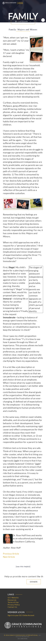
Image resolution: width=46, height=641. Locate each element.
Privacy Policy (14, 605)
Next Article (9, 557)
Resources (12, 600)
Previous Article (11, 553)
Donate (34, 582)
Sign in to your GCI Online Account (21, 615)
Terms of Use (13, 602)
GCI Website (13, 598)
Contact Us (12, 607)
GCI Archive (22, 638)
